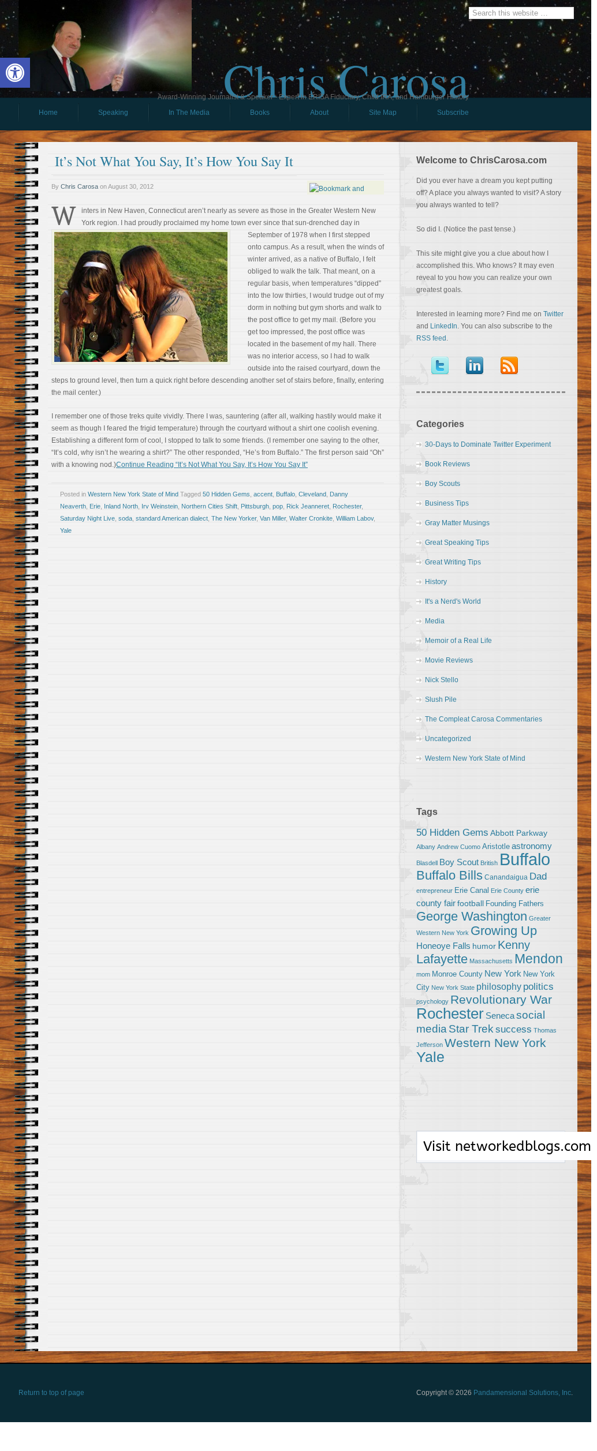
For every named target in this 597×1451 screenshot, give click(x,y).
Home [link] (48, 113)
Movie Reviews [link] (449, 660)
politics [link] (538, 986)
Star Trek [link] (471, 1028)
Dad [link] (538, 876)
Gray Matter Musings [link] (457, 523)
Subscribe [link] (453, 113)
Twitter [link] (553, 314)
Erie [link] (94, 506)
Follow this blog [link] (490, 1153)
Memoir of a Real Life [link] (458, 641)
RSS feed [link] (431, 338)
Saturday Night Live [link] (87, 518)
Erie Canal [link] (471, 890)
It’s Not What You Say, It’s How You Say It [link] (174, 161)
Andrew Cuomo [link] (458, 846)
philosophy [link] (498, 987)
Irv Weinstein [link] (159, 506)
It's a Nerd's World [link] (453, 601)
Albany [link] (425, 846)
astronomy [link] (532, 846)
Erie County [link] (507, 890)
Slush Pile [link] (441, 699)
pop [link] (278, 506)
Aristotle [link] (496, 846)
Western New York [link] (495, 1042)
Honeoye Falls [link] (443, 946)
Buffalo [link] (285, 494)
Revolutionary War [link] (501, 1000)
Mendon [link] (538, 958)
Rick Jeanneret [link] (307, 506)
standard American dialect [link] (172, 518)
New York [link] (502, 973)
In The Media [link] (189, 113)
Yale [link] (66, 530)
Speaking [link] (113, 113)
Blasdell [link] (427, 862)
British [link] (489, 862)
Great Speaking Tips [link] (457, 542)
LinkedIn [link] (443, 326)
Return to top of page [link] (51, 1393)
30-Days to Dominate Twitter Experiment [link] (488, 444)
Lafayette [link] (442, 959)
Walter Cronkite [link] (311, 518)
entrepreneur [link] (434, 890)
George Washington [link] (471, 916)
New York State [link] (453, 987)
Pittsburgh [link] (255, 506)
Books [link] (250, 115)
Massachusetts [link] (491, 961)
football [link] (470, 903)
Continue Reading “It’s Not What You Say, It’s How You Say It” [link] (212, 465)
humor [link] (484, 946)
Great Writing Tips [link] (453, 562)
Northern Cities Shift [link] (209, 506)
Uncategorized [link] (448, 739)
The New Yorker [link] (233, 518)
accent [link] (263, 494)
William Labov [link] (355, 518)
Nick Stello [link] (441, 680)
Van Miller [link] (273, 518)
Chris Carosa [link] (346, 69)
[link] (15, 73)
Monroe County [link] (457, 974)
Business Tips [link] (447, 503)
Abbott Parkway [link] (518, 832)
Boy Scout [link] (459, 862)
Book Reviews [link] (447, 464)
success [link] (513, 1029)
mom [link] (423, 974)
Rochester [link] (347, 506)
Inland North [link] (121, 506)
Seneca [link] (500, 1015)
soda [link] (125, 518)
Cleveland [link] (312, 494)
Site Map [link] (383, 113)
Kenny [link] (514, 944)
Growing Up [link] (504, 930)
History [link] (436, 582)
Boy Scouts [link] (442, 484)
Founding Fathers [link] (515, 903)
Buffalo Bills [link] (449, 875)
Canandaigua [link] (506, 877)
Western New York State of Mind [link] (133, 494)
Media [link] (435, 621)
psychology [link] (432, 1001)
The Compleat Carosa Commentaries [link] (483, 719)
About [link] (319, 113)
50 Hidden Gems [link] (226, 494)
